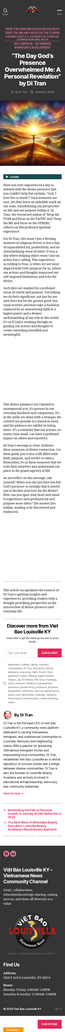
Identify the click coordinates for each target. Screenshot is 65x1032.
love (41, 679)
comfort (43, 664)
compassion (15, 668)
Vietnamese (43, 43)
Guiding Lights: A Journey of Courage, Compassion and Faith (32, 38)
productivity (27, 687)
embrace (13, 672)
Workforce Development (32, 47)
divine (49, 668)
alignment (14, 664)
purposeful (14, 690)
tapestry (51, 694)
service (38, 690)
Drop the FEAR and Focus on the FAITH (32, 28)
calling (25, 664)
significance (51, 690)
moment (20, 683)
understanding (49, 698)
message (51, 679)
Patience (31, 683)
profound (41, 687)
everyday (25, 672)
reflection (27, 690)
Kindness (27, 679)
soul (18, 694)
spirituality (28, 694)
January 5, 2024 (44, 91)
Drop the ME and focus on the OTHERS (32, 32)
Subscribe (50, 653)
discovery (39, 668)
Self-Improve (23, 43)
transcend (14, 698)
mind (11, 683)
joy (19, 679)
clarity (34, 664)
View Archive (13, 793)
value (11, 702)
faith (35, 672)
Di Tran (23, 91)
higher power (45, 675)
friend (42, 672)
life (36, 679)
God (49, 672)
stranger (40, 694)
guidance (13, 675)
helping (32, 675)
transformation (30, 698)
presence (13, 687)
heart (23, 675)
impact (12, 679)
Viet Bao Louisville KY (27, 1009)
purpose (52, 687)
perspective (45, 683)
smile (11, 694)
